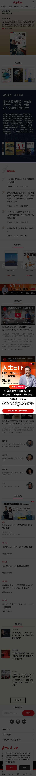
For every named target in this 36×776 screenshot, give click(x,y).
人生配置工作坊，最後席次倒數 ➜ (18, 411)
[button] (33, 364)
